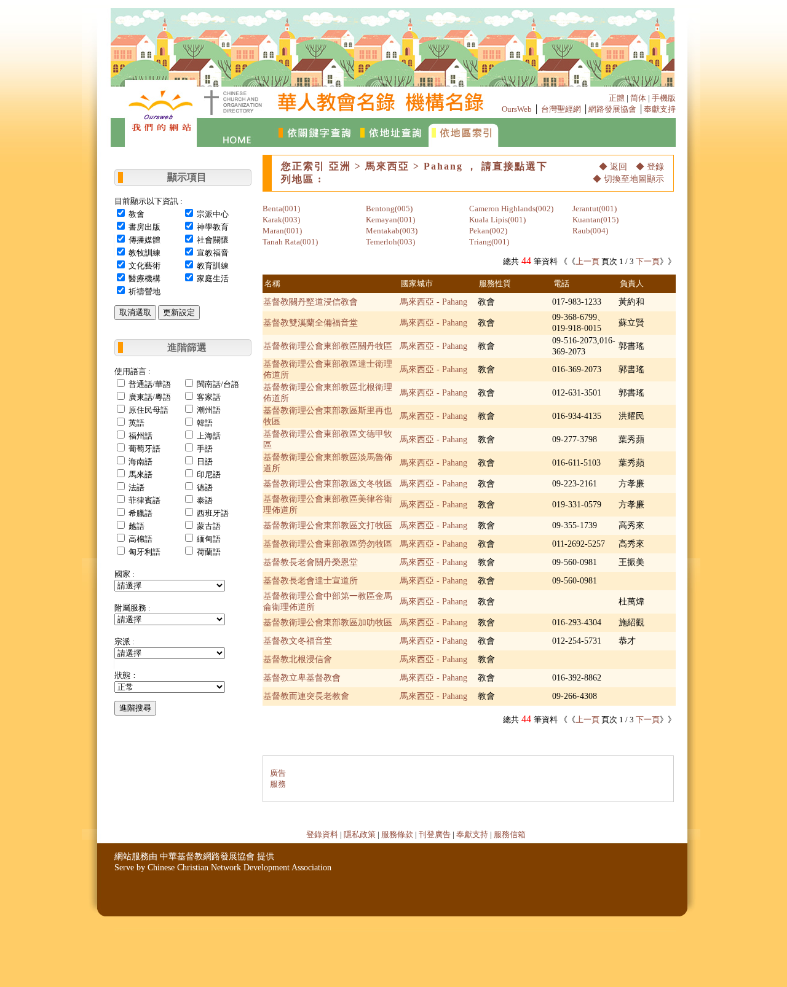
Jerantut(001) (594, 208)
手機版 (664, 98)
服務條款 (397, 834)
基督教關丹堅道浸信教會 (310, 301)
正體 (617, 98)
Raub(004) (590, 230)
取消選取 (135, 312)
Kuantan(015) (595, 219)
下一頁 (648, 261)
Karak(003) (281, 219)
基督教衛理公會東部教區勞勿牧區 (327, 543)
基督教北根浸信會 (297, 659)
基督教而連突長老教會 (306, 696)
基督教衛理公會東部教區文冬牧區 (327, 483)
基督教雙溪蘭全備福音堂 (310, 322)
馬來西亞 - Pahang (433, 301)
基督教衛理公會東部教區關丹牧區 (327, 346)
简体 (638, 98)
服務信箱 (510, 834)
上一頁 (587, 261)
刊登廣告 (435, 834)
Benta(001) (281, 208)
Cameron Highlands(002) (511, 208)
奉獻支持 (660, 109)
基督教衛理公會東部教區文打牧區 (327, 525)
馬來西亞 (387, 166)
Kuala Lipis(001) (497, 219)
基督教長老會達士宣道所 (310, 580)
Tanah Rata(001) (290, 241)
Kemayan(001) (390, 219)
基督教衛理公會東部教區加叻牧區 (327, 622)
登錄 (655, 166)
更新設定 (179, 312)
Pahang (443, 166)
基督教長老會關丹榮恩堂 (310, 562)
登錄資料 (322, 834)
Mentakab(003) (391, 230)
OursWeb (517, 109)
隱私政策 (360, 834)
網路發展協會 (612, 109)
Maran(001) (282, 230)
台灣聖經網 (561, 109)
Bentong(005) (389, 208)
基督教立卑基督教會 (302, 677)
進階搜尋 (135, 707)
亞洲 (340, 166)
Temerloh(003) (390, 241)
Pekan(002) (488, 230)
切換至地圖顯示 (634, 179)
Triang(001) (489, 241)
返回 (618, 166)
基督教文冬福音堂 (297, 641)
